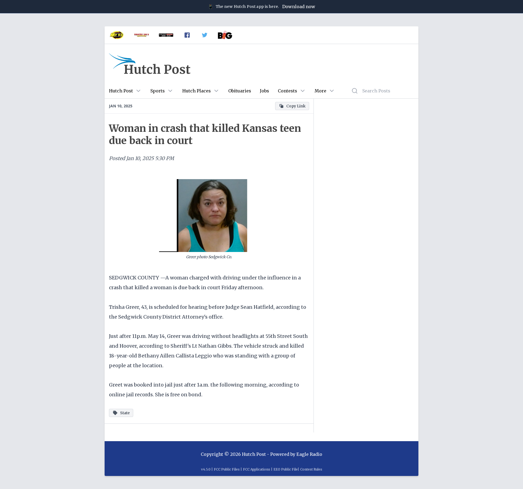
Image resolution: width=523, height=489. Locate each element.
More (320, 91)
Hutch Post (121, 91)
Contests (287, 91)
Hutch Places (196, 91)
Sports (157, 91)
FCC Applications (256, 469)
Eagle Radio (309, 454)
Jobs (264, 91)
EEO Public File (285, 469)
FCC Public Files (227, 469)
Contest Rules (311, 469)
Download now (298, 6)
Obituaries (239, 91)
